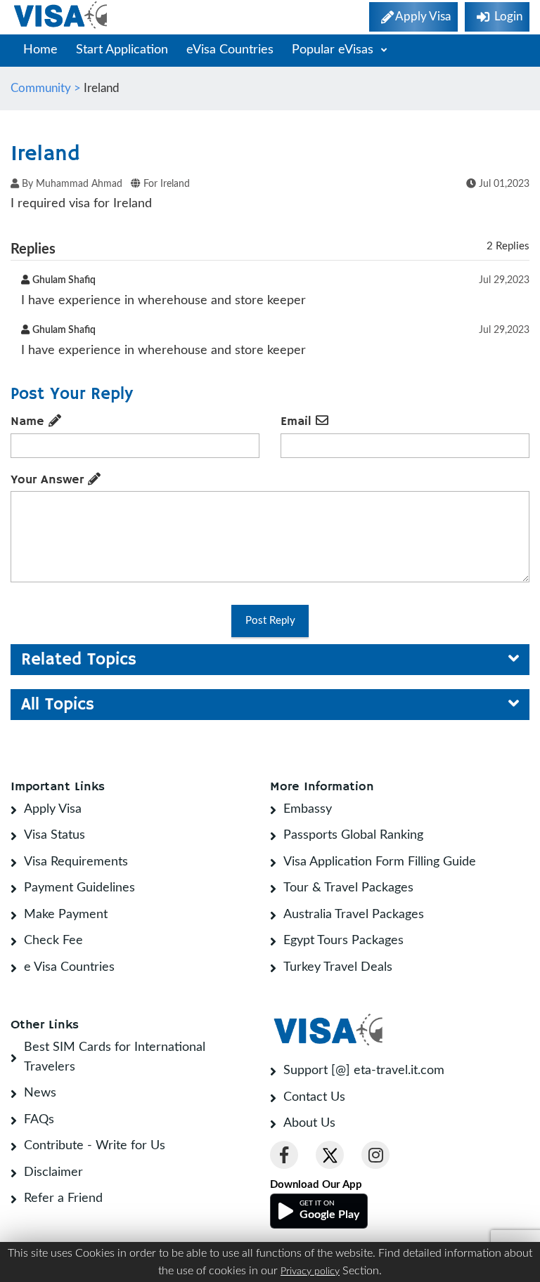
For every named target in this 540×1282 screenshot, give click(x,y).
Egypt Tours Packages (343, 940)
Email (298, 421)
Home (40, 50)
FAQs (39, 1119)
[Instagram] (375, 1155)
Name (30, 421)
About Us (309, 1123)
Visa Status (54, 835)
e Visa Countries (69, 967)
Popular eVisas (334, 50)
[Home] (61, 15)
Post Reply (270, 620)
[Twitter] (330, 1155)
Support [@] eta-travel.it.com (363, 1070)
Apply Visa (53, 809)
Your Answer (49, 480)
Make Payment (66, 914)
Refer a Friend (63, 1198)
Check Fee (53, 940)
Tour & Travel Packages (348, 888)
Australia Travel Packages (353, 914)
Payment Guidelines (79, 888)
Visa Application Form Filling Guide (379, 862)
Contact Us (314, 1097)
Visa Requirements (76, 862)
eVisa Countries (230, 50)
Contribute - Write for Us (94, 1145)
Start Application (122, 50)
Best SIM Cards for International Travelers (114, 1057)
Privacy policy (310, 1271)
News (40, 1093)
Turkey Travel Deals (337, 967)
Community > (47, 88)
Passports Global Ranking (353, 835)
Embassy (307, 809)
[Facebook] (284, 1155)
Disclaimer (53, 1172)
